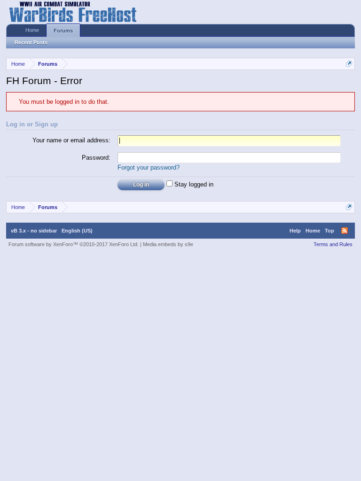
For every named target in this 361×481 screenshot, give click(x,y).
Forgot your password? (149, 167)
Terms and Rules (333, 244)
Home (32, 30)
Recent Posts (31, 42)
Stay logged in (193, 184)
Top (329, 230)
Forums (63, 30)
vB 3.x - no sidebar (34, 230)
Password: (96, 157)
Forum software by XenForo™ (73, 244)
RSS (344, 230)
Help (295, 230)
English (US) (77, 230)
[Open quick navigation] (349, 64)
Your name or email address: (71, 140)
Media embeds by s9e (168, 244)
